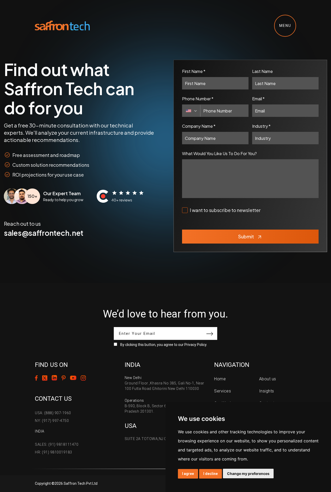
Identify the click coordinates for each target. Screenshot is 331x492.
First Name (193, 71)
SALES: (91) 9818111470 (56, 444)
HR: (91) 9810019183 (53, 452)
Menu (285, 26)
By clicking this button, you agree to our (163, 345)
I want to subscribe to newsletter (225, 210)
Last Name (262, 71)
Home (220, 378)
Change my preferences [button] (248, 473)
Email (258, 98)
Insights (266, 391)
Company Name (198, 126)
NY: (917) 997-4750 (52, 421)
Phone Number (197, 98)
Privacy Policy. (195, 345)
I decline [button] (210, 474)
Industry (261, 126)
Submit (246, 236)
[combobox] (191, 111)
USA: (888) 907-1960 (53, 413)
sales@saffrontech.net (43, 232)
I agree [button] (188, 474)
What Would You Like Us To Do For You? (219, 153)
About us (267, 378)
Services (222, 391)
